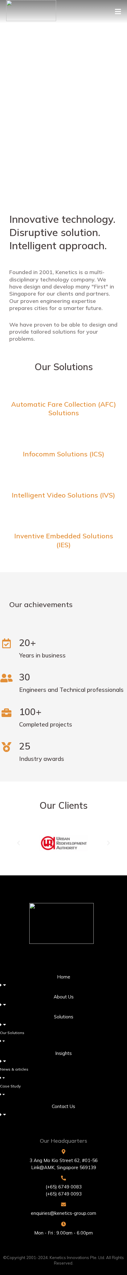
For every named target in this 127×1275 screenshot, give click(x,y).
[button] (118, 11)
